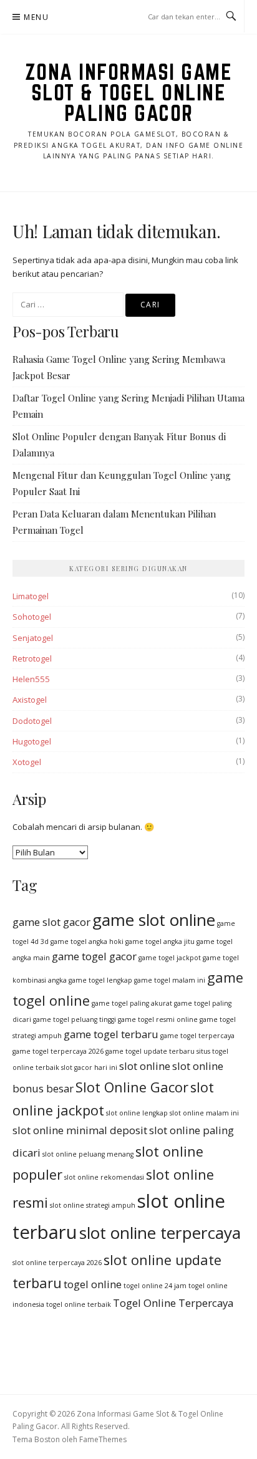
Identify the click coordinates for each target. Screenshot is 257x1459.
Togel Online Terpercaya (173, 1303)
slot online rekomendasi (104, 1177)
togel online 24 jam (155, 1285)
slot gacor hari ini (89, 1067)
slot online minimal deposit (79, 1130)
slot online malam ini (204, 1113)
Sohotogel (31, 616)
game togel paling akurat (132, 1003)
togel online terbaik (78, 1304)
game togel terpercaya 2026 (58, 1051)
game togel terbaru (111, 1034)
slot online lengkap (137, 1113)
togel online (93, 1284)
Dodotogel (32, 720)
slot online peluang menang (87, 1154)
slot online (144, 1066)
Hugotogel (31, 741)
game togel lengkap (100, 980)
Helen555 (31, 679)
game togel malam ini (169, 980)
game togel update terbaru (150, 1051)
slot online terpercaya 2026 (57, 1262)
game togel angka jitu (160, 941)
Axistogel (29, 699)
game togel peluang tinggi (74, 1019)
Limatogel (30, 596)
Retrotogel (32, 658)
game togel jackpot (169, 957)
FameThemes (103, 1439)
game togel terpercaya (197, 1035)
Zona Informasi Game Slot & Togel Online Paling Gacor (129, 92)
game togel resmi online (158, 1019)
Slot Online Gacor (131, 1087)
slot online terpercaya (160, 1232)
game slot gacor (51, 922)
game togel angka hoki (87, 941)
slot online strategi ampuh (92, 1205)
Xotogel (26, 762)
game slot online (153, 919)
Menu (36, 17)
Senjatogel (32, 637)
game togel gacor (94, 956)
